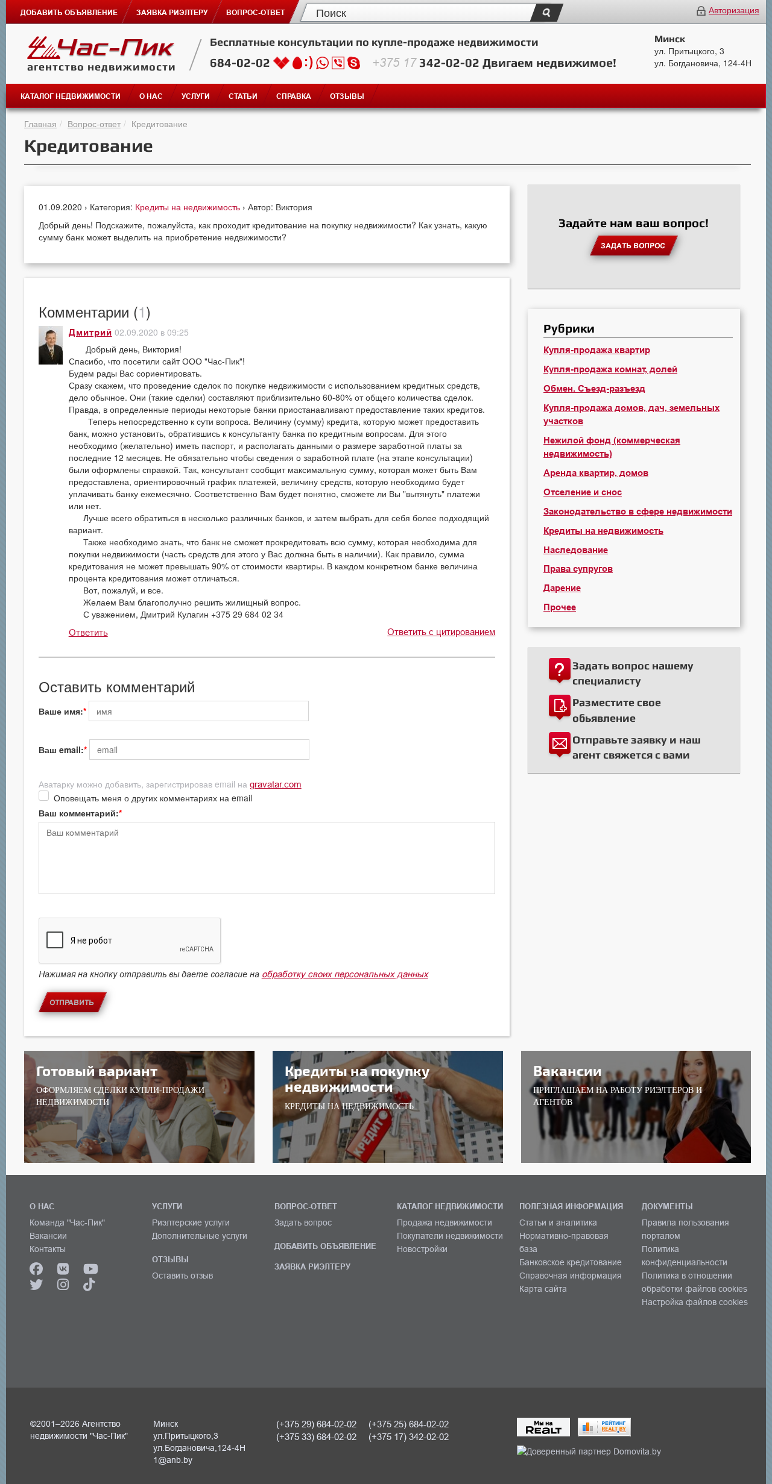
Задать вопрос (303, 1222)
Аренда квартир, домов (595, 473)
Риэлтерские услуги (191, 1222)
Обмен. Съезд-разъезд (594, 388)
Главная (40, 123)
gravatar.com (276, 784)
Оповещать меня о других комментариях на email (153, 798)
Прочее (559, 607)
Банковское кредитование (570, 1262)
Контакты (48, 1249)
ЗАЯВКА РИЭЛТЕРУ (312, 1266)
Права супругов (578, 568)
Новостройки (422, 1249)
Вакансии (48, 1236)
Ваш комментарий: (79, 813)
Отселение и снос (582, 492)
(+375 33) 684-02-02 (316, 1437)
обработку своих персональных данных (345, 974)
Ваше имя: (61, 711)
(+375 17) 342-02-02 (409, 1437)
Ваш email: (61, 750)
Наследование (575, 550)
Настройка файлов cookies (695, 1302)
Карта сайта (543, 1289)
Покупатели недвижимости (450, 1236)
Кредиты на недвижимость (188, 207)
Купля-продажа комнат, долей (610, 369)
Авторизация (734, 10)
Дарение (562, 588)
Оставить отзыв (182, 1275)
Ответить (88, 632)
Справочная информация (570, 1275)
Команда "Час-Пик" (67, 1222)
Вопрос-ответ (94, 123)
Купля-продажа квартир (596, 350)
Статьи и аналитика (558, 1222)
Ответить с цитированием (441, 632)
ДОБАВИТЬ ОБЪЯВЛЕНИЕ (325, 1246)
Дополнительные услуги (199, 1236)
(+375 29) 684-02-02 (316, 1424)
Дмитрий (90, 332)
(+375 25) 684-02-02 (409, 1424)
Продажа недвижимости (444, 1222)
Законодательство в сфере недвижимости (637, 511)
